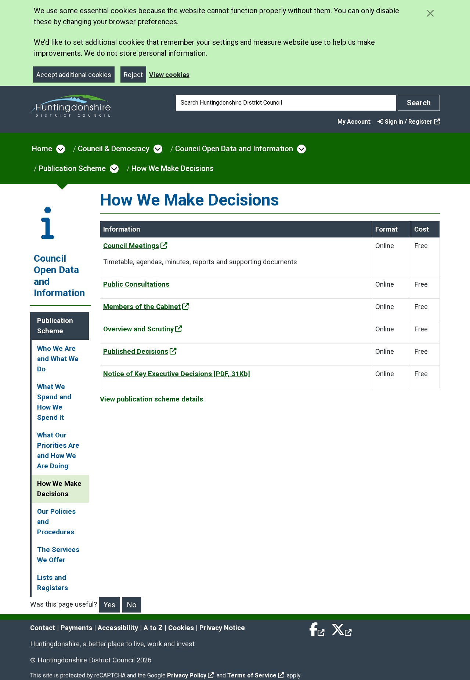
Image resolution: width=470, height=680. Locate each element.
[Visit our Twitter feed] (341, 628)
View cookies (169, 75)
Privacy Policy (186, 675)
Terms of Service (251, 675)
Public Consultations (136, 284)
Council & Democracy (113, 148)
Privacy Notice (222, 628)
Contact (42, 628)
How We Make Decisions (172, 168)
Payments (76, 628)
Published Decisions (135, 352)
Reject (133, 75)
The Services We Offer (58, 555)
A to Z (153, 628)
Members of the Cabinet (142, 307)
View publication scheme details (151, 399)
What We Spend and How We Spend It (54, 402)
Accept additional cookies (73, 75)
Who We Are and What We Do (58, 359)
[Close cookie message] (430, 13)
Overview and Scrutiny (138, 329)
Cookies (181, 628)
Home (42, 148)
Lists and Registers (52, 583)
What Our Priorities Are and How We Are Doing (58, 450)
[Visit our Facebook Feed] (317, 628)
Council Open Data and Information (234, 148)
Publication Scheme (72, 168)
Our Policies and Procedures (56, 522)
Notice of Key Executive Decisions (176, 374)
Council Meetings (131, 246)
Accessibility (118, 628)
